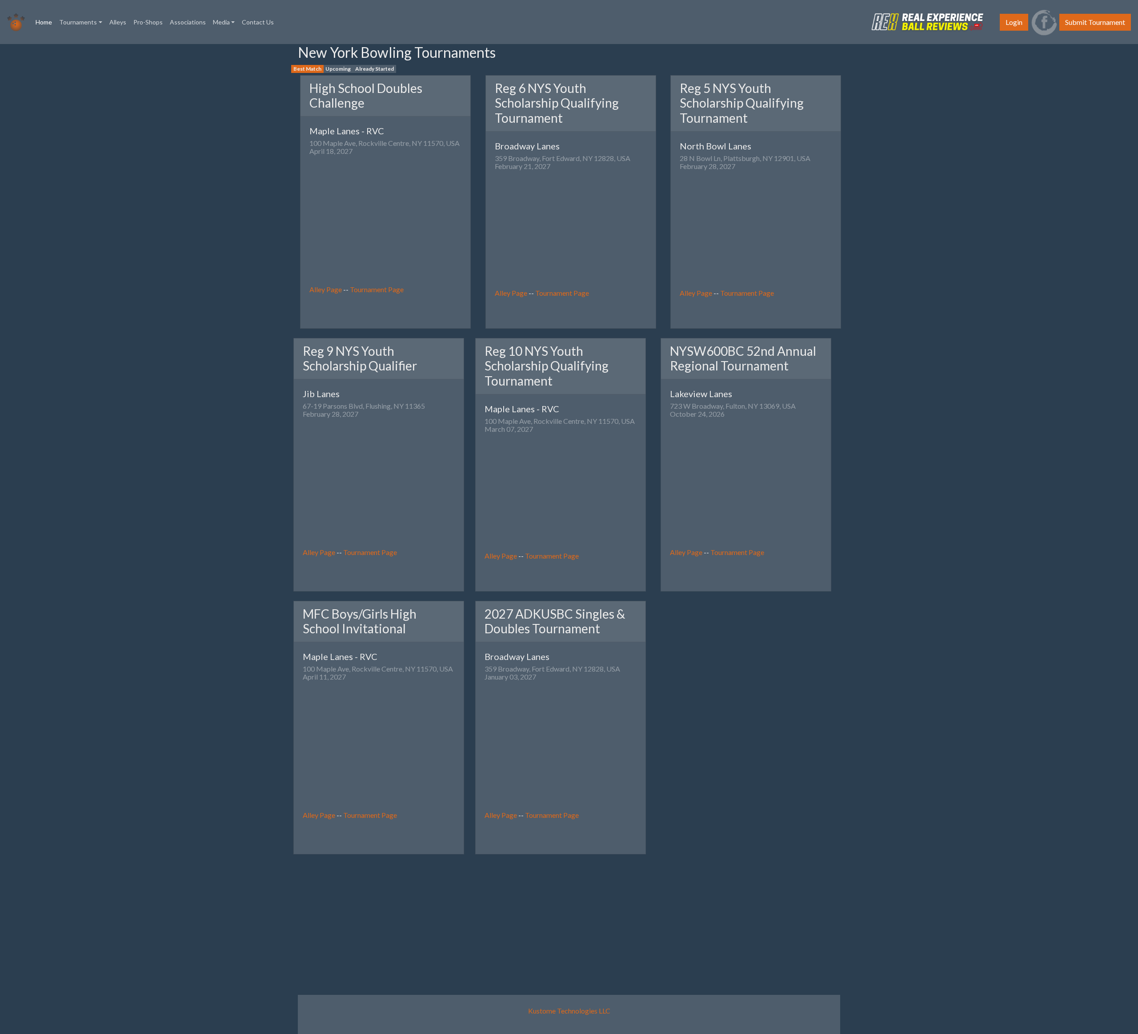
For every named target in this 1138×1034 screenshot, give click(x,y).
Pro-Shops (148, 22)
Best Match (307, 68)
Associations (188, 22)
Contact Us (258, 22)
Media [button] (221, 22)
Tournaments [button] (78, 22)
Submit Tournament (1095, 22)
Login (1014, 22)
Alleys (117, 22)
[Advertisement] (31, 177)
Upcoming (338, 68)
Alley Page (325, 289)
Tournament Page (377, 289)
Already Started (374, 68)
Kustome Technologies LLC (569, 1010)
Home (46, 22)
